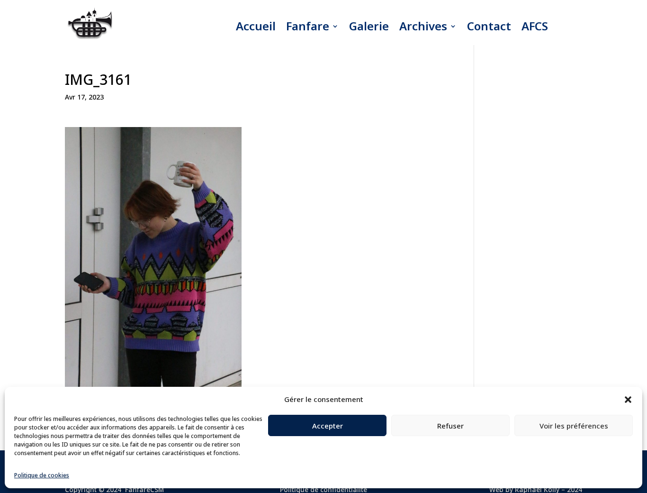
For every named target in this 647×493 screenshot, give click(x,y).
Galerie (369, 26)
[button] (628, 399)
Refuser (450, 425)
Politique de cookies (41, 475)
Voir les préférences (573, 425)
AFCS (534, 26)
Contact (489, 26)
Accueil (256, 26)
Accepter (327, 425)
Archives (423, 26)
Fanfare (307, 26)
